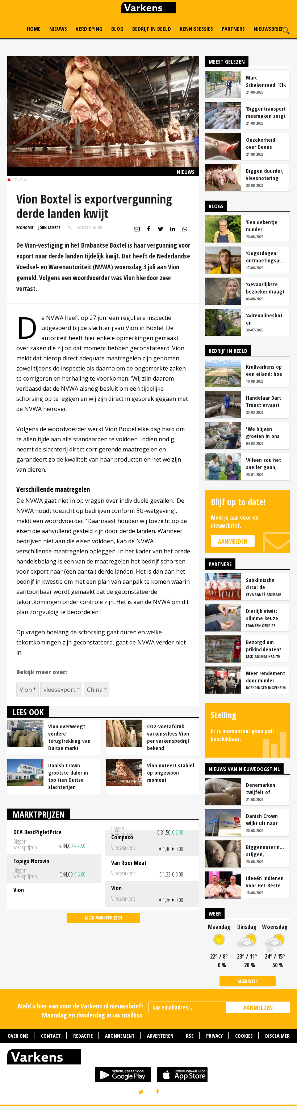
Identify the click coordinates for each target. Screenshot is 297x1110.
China (95, 690)
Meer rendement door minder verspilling (265, 676)
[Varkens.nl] (148, 1058)
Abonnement (120, 1035)
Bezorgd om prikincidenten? (263, 645)
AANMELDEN (258, 1008)
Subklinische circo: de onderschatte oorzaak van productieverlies (265, 583)
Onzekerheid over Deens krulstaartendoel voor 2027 (265, 143)
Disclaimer (277, 1035)
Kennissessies (196, 28)
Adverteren (160, 1035)
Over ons (18, 1035)
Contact (51, 1035)
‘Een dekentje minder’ (261, 225)
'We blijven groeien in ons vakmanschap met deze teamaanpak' (263, 432)
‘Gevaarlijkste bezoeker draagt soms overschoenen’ (265, 287)
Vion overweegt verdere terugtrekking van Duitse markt (69, 737)
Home (34, 28)
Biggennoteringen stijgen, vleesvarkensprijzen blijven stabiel (266, 850)
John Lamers (49, 227)
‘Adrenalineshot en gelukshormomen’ (266, 319)
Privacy (214, 1035)
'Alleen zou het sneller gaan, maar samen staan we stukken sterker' (265, 463)
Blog (117, 28)
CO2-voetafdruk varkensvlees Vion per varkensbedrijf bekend (168, 737)
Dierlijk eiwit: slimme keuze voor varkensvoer (266, 614)
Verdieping (89, 28)
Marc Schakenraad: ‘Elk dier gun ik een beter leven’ (266, 81)
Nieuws (58, 28)
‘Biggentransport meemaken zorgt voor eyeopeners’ (266, 112)
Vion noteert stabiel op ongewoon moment (170, 772)
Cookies (244, 1035)
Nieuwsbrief (269, 28)
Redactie (83, 1035)
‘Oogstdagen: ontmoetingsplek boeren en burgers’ (266, 256)
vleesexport (59, 690)
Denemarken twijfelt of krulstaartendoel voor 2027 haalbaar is (265, 788)
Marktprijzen (38, 814)
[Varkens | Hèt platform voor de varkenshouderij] (148, 8)
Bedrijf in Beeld (151, 28)
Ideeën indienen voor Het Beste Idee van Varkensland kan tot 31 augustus (265, 881)
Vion (26, 690)
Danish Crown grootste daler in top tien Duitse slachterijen (68, 776)
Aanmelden (232, 541)
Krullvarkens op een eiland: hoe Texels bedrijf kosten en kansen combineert (264, 370)
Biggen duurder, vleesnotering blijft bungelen (265, 174)
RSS (190, 1035)
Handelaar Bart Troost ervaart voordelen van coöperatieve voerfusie (263, 401)
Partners (233, 28)
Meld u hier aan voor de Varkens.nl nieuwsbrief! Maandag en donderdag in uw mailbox (80, 1010)
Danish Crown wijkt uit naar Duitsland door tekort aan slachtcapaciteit (264, 819)
